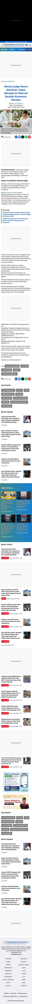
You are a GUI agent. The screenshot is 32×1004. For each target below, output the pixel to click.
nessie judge (7, 370)
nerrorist (24, 366)
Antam (19, 390)
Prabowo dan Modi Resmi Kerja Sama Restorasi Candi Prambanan (10, 461)
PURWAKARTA (8, 967)
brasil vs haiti (7, 398)
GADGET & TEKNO (24, 965)
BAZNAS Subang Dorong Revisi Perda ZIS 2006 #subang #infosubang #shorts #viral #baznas (8, 529)
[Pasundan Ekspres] (14, 45)
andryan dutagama (12, 366)
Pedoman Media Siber (10, 996)
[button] (13, 49)
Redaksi (6, 993)
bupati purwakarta (20, 398)
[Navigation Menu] (30, 45)
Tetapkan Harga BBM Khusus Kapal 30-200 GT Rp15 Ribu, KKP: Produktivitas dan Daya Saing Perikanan (11, 679)
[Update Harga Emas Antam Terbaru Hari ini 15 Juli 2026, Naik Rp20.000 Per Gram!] (27, 722)
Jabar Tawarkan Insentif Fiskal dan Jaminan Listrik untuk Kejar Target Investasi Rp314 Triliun (11, 433)
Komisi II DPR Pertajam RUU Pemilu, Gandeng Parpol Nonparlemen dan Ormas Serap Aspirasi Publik (11, 447)
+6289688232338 (16, 954)
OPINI (23, 982)
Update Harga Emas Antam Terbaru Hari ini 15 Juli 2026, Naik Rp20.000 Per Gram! (10, 721)
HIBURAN (11, 81)
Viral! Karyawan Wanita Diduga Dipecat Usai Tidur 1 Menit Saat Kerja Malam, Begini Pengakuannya (10, 694)
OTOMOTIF (24, 985)
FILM (23, 976)
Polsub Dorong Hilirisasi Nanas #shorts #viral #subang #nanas (22, 527)
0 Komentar (7, 137)
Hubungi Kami (22, 993)
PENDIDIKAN (22, 49)
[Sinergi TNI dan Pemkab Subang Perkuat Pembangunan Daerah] (8, 495)
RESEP (8, 982)
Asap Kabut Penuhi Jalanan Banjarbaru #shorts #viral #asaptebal (23, 504)
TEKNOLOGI (23, 959)
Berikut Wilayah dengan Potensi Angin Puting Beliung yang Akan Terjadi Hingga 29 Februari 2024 (17, 214)
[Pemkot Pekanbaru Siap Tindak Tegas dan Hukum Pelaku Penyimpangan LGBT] (27, 709)
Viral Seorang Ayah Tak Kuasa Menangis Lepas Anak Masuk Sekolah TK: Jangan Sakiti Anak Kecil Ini (11, 761)
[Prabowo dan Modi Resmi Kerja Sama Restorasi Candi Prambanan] (27, 461)
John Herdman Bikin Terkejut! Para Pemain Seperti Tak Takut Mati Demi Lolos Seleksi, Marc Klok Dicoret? (11, 474)
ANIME (24, 979)
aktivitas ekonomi (8, 390)
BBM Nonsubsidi (8, 394)
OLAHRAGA (5, 641)
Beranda (4, 81)
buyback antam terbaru (19, 402)
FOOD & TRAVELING (8, 979)
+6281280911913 (16, 952)
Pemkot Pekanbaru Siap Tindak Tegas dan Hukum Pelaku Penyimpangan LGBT (11, 708)
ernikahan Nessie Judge (12, 192)
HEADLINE (4, 49)
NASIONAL (5, 558)
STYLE (23, 970)
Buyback (5, 402)
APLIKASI (23, 962)
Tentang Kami (23, 996)
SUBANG (8, 965)
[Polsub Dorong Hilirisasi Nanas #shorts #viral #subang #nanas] (24, 519)
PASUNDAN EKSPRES (8, 170)
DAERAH (12, 49)
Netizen (16, 370)
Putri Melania (18, 103)
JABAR (3, 598)
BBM (26, 390)
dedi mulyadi (7, 406)
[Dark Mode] (27, 45)
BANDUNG (8, 973)
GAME (23, 967)
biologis (19, 394)
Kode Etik (13, 993)
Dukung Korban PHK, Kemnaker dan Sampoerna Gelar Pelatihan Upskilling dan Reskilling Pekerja (10, 419)
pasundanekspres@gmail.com (16, 951)
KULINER (8, 985)
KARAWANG (8, 970)
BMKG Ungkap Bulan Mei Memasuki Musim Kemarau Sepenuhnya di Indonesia (15, 220)
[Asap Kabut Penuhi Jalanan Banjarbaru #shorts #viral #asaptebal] (24, 495)
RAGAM (24, 973)
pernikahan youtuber (9, 374)
